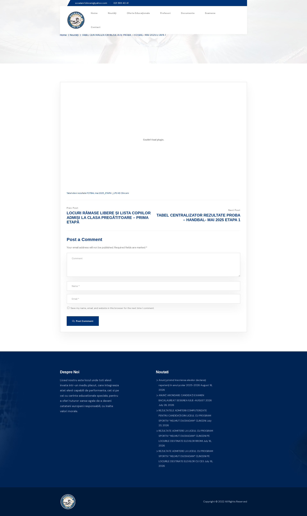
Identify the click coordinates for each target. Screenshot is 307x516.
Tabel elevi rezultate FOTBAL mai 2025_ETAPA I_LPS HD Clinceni (98, 193)
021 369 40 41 (121, 3)
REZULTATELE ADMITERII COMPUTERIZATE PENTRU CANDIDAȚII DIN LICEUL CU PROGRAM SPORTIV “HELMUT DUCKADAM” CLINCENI (185, 415)
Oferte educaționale (138, 13)
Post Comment (84, 321)
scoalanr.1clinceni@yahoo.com (91, 3)
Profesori (165, 13)
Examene (210, 13)
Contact (95, 27)
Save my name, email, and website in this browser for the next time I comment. (112, 308)
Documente (188, 13)
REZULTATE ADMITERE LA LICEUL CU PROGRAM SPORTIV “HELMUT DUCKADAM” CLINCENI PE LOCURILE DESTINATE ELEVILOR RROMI (186, 436)
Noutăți (112, 13)
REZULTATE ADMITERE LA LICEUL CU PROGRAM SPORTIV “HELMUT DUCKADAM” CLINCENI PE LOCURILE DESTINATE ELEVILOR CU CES (186, 456)
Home (94, 13)
